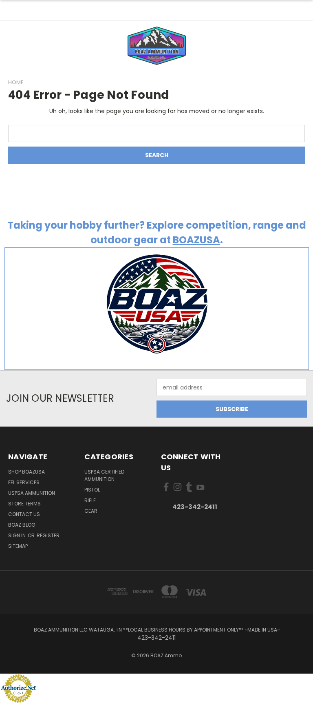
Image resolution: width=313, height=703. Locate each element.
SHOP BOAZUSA (26, 471)
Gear (90, 510)
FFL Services (24, 482)
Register (48, 535)
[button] (156, 45)
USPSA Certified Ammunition (104, 475)
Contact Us (24, 514)
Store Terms (24, 503)
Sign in (17, 535)
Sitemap (18, 546)
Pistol (92, 489)
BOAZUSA (196, 240)
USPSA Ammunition (31, 492)
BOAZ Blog (21, 524)
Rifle (90, 500)
